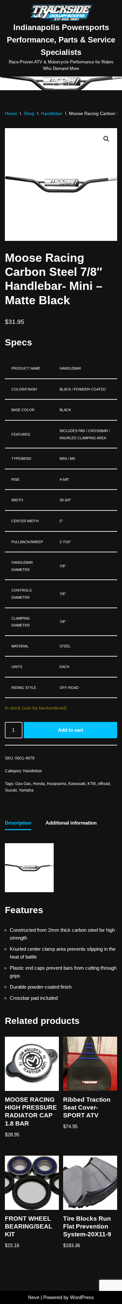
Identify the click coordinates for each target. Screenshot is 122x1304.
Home (11, 113)
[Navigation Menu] (61, 83)
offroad (104, 783)
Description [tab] (18, 823)
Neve (33, 1297)
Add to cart (70, 730)
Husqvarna (56, 783)
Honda (39, 783)
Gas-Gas (23, 783)
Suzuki (11, 790)
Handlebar (51, 113)
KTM (92, 783)
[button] (106, 139)
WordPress (82, 1297)
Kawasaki (77, 783)
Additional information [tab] (71, 823)
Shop (29, 113)
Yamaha (26, 790)
